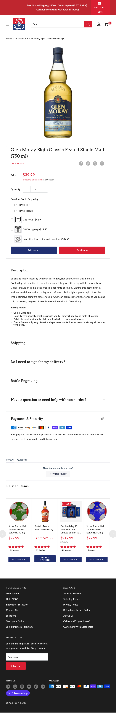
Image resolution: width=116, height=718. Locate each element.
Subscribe (16, 665)
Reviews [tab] (10, 460)
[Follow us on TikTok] (36, 686)
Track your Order (15, 621)
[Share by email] (102, 163)
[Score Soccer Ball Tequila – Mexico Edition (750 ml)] (19, 511)
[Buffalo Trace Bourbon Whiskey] (45, 511)
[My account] (99, 24)
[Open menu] (8, 24)
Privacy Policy (70, 604)
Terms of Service (72, 593)
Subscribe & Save (100, 9)
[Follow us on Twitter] (15, 686)
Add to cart (34, 250)
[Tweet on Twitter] (95, 163)
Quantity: (16, 189)
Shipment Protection (17, 604)
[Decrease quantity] (26, 189)
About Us (68, 615)
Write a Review (61, 474)
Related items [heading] (17, 486)
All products (20, 38)
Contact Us (12, 610)
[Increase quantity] (44, 189)
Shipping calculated (32, 179)
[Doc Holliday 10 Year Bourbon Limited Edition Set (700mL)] (71, 511)
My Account (12, 593)
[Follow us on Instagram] (22, 686)
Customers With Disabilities (78, 626)
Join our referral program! (19, 626)
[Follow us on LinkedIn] (43, 686)
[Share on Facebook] (81, 163)
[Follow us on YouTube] (29, 686)
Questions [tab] (22, 460)
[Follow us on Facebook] (8, 686)
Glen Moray (17, 163)
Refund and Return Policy (76, 610)
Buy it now (82, 250)
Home (9, 38)
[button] (19, 548)
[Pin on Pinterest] (88, 163)
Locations (11, 615)
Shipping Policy (71, 599)
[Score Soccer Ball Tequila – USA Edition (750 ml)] (97, 511)
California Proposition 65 (76, 621)
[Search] (88, 24)
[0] (106, 24)
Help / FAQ (12, 599)
